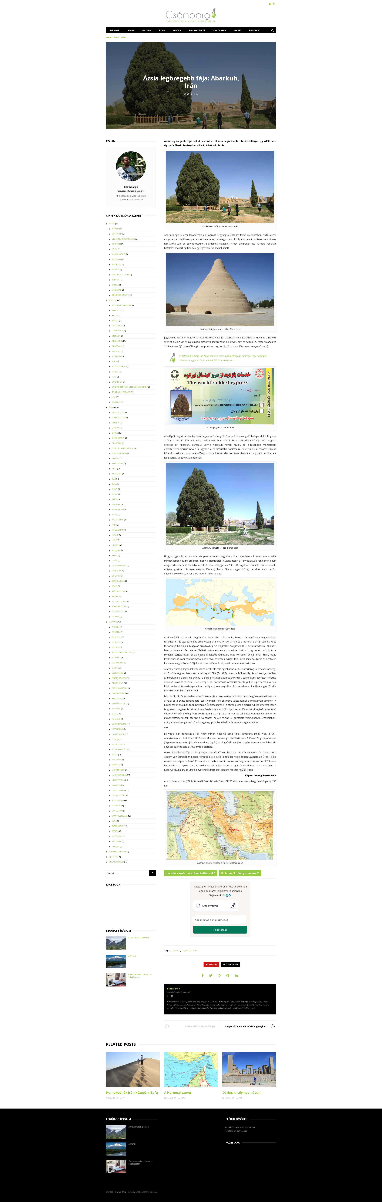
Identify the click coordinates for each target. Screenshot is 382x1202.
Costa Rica (117, 325)
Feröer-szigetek (119, 678)
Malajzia (116, 550)
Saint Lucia (117, 382)
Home (108, 37)
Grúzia (115, 458)
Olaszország (118, 790)
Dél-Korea (116, 443)
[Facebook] (270, 4)
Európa (177, 30)
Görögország (119, 693)
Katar (114, 514)
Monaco (116, 764)
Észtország (117, 673)
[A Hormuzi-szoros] (191, 1069)
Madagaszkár (118, 254)
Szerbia (115, 831)
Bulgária (116, 657)
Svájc (114, 821)
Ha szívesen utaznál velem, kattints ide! (191, 873)
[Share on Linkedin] (236, 975)
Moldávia (116, 759)
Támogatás (219, 30)
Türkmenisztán (119, 606)
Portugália (117, 800)
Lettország (117, 729)
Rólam (237, 30)
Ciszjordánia (118, 438)
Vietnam (115, 616)
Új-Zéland (113, 856)
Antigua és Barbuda (121, 305)
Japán (114, 494)
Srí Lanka (116, 576)
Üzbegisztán (118, 611)
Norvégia (116, 785)
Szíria (114, 586)
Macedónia (117, 744)
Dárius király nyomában (241, 1092)
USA (113, 397)
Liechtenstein (118, 734)
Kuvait (115, 535)
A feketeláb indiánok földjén (200, 1026)
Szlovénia (116, 841)
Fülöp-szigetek (119, 453)
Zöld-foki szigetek (121, 295)
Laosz (115, 540)
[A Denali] (116, 961)
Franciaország (119, 688)
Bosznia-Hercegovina (122, 652)
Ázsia (162, 30)
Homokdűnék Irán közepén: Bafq (132, 1092)
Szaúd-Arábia (118, 581)
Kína (114, 525)
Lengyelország (119, 724)
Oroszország (118, 795)
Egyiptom (116, 244)
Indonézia (117, 473)
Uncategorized (116, 862)
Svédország (117, 826)
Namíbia (115, 269)
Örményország (119, 565)
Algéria (115, 228)
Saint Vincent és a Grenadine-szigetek (129, 387)
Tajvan (115, 596)
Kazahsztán (118, 520)
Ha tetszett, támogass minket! (240, 873)
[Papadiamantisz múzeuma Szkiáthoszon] (116, 979)
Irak (114, 479)
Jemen (114, 499)
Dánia (114, 668)
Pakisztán (116, 571)
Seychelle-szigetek (120, 274)
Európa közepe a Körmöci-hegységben (245, 1026)
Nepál (114, 555)
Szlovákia (116, 836)
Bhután (115, 428)
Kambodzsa (117, 509)
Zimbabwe (116, 290)
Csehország (117, 662)
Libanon (116, 545)
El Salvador (117, 330)
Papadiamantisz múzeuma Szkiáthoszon (140, 976)
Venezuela (117, 402)
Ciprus (115, 433)
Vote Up (213, 964)
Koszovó (116, 719)
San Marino (117, 811)
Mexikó (115, 371)
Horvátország (119, 703)
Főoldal (114, 30)
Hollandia (117, 698)
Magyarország (119, 749)
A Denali (131, 956)
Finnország (117, 683)
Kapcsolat (254, 30)
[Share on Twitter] (211, 975)
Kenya (114, 249)
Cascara (154, 1191)
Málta (115, 754)
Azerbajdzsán (118, 417)
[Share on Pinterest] (228, 975)
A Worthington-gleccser (138, 937)
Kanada (115, 351)
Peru (114, 377)
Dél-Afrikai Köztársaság (123, 239)
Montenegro (118, 770)
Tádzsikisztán (118, 591)
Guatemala (117, 346)
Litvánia (116, 739)
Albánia (115, 627)
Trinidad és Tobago (121, 392)
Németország (118, 780)
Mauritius (116, 264)
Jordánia (116, 504)
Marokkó (116, 259)
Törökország (118, 601)
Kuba (114, 361)
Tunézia (115, 279)
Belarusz (116, 642)
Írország (116, 708)
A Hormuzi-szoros (177, 1092)
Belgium (116, 647)
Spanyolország (119, 816)
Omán (114, 560)
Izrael (115, 489)
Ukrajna (116, 846)
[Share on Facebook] (202, 975)
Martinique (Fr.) (119, 366)
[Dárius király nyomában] (249, 1069)
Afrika (131, 30)
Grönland (117, 341)
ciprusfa (187, 950)
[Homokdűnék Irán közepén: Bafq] (133, 1069)
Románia (116, 805)
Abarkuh (176, 950)
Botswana (117, 234)
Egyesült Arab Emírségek (123, 448)
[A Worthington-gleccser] (116, 943)
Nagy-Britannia (119, 775)
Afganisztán (118, 412)
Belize (114, 315)
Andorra (116, 632)
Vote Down (232, 964)
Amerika (146, 30)
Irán (195, 950)
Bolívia (115, 320)
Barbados (116, 310)
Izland (115, 713)
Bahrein (115, 422)
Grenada (116, 336)
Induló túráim (197, 30)
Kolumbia (116, 356)
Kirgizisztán (118, 530)
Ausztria (116, 637)
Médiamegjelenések (117, 851)
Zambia (115, 285)
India (114, 468)
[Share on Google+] (219, 975)
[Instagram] (274, 4)
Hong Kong (117, 463)
